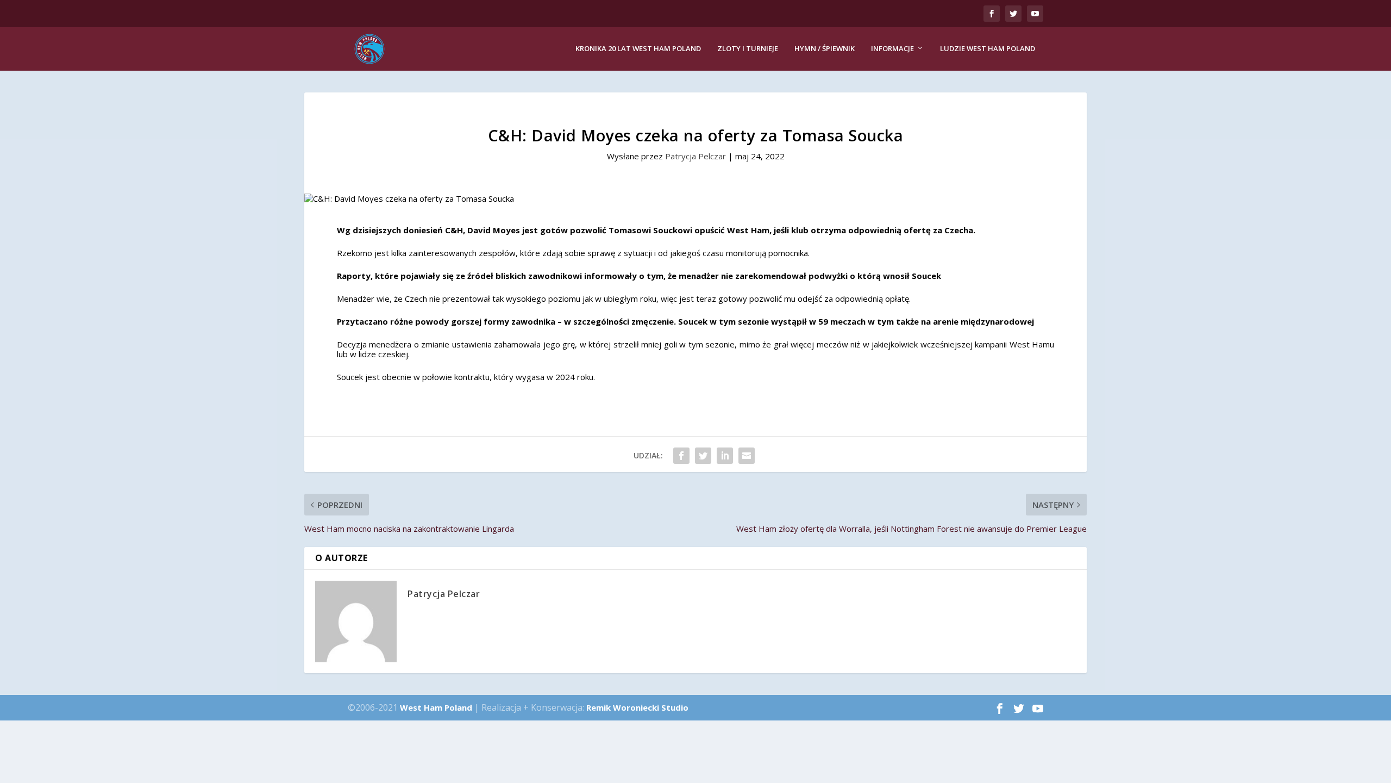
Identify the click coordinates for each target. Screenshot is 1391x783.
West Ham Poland (436, 707)
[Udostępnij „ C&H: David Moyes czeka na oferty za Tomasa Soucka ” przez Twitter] (703, 456)
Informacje (892, 48)
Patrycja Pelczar (695, 156)
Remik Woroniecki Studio (637, 707)
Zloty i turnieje (747, 48)
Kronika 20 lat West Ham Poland (638, 48)
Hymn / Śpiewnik (824, 48)
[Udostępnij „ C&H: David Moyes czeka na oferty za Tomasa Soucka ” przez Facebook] (681, 456)
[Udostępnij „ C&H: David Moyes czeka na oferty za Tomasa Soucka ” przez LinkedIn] (725, 456)
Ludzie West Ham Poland (987, 48)
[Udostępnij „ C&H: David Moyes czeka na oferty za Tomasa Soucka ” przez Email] (746, 456)
